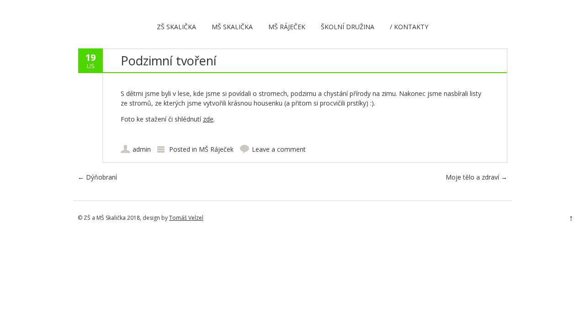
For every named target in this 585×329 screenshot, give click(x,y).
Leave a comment (279, 149)
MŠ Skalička (232, 26)
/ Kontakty (409, 26)
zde (208, 119)
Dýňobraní (97, 177)
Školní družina (347, 26)
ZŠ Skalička (176, 26)
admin (142, 149)
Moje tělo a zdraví (476, 177)
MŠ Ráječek (286, 26)
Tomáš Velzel (186, 218)
